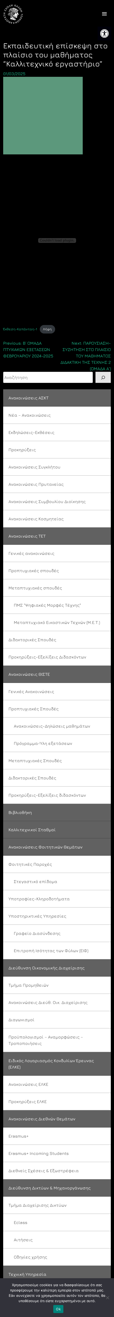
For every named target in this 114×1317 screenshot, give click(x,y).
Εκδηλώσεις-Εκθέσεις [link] (31, 432)
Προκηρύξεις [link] (22, 449)
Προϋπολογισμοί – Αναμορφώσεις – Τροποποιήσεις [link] (45, 1040)
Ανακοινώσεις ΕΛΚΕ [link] (28, 1084)
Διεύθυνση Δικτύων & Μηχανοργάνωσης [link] (49, 1187)
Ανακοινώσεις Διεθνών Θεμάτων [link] (41, 1118)
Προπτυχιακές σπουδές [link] (33, 570)
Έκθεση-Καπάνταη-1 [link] (20, 329)
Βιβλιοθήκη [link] (20, 812)
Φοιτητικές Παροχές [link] (30, 864)
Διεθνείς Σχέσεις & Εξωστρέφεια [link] (43, 1170)
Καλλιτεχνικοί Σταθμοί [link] (32, 829)
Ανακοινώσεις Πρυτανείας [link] (36, 484)
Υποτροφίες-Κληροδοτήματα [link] (39, 898)
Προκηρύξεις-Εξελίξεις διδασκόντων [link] (47, 795)
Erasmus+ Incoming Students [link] (38, 1153)
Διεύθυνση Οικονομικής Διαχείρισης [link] (46, 967)
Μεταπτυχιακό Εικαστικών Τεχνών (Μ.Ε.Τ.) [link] (57, 622)
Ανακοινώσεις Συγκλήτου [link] (34, 467)
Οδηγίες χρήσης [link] (30, 1257)
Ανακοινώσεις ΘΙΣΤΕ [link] (29, 674)
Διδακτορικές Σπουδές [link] (32, 639)
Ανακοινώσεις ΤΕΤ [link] (27, 536)
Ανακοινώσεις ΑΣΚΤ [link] (28, 397)
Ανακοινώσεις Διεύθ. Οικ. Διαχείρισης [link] (47, 1002)
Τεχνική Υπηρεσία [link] (27, 1274)
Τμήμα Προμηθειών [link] (28, 985)
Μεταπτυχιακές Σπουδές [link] (35, 760)
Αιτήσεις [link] (23, 1239)
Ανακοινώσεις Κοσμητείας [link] (36, 518)
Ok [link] (58, 1309)
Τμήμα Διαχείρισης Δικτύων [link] (37, 1205)
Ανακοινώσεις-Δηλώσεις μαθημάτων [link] (52, 726)
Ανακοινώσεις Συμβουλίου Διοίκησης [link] (47, 501)
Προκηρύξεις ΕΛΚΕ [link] (27, 1101)
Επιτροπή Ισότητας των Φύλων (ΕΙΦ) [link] (51, 950)
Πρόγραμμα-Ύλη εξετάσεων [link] (43, 743)
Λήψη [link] (47, 329)
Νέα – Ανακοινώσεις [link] (29, 415)
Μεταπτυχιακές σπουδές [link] (35, 587)
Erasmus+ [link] (18, 1136)
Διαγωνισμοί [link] (21, 1019)
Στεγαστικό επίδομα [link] (35, 881)
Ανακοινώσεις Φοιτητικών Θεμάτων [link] (45, 847)
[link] (104, 33)
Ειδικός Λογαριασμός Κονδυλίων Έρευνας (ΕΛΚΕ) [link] (51, 1063)
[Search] (103, 377)
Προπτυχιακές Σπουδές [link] (33, 708)
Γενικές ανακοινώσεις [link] (31, 553)
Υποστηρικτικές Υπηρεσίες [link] (37, 916)
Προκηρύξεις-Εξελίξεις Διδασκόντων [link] (47, 657)
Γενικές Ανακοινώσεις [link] (31, 691)
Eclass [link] (20, 1222)
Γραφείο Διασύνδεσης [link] (37, 933)
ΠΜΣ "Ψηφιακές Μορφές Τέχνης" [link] (47, 605)
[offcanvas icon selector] (104, 14)
